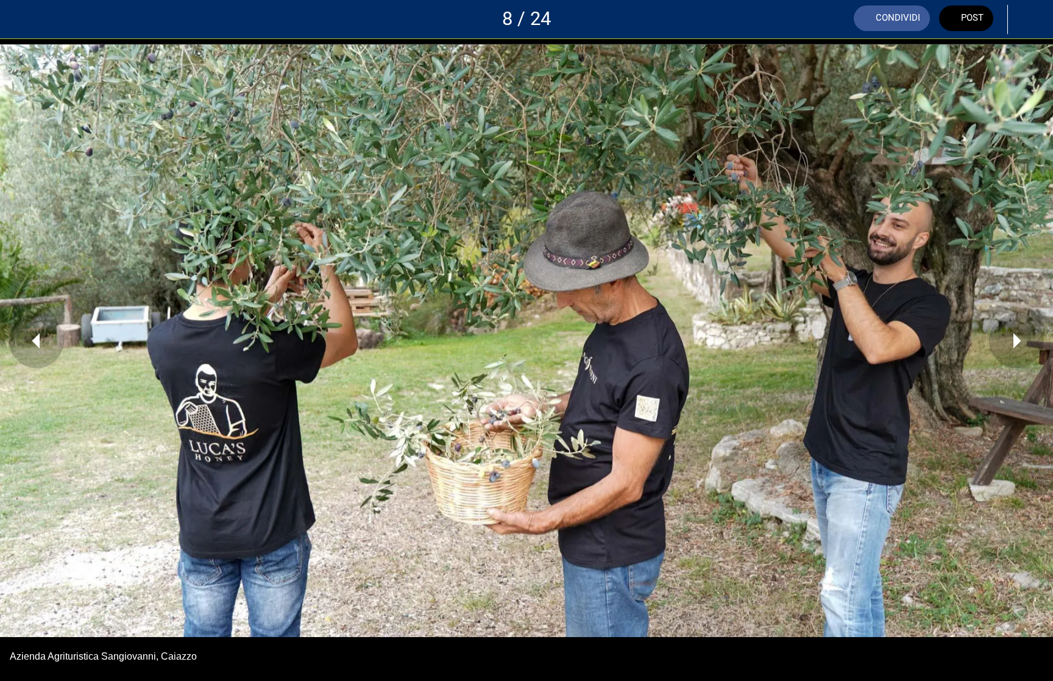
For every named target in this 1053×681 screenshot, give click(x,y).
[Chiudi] (24, 19)
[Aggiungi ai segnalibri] (1028, 19)
